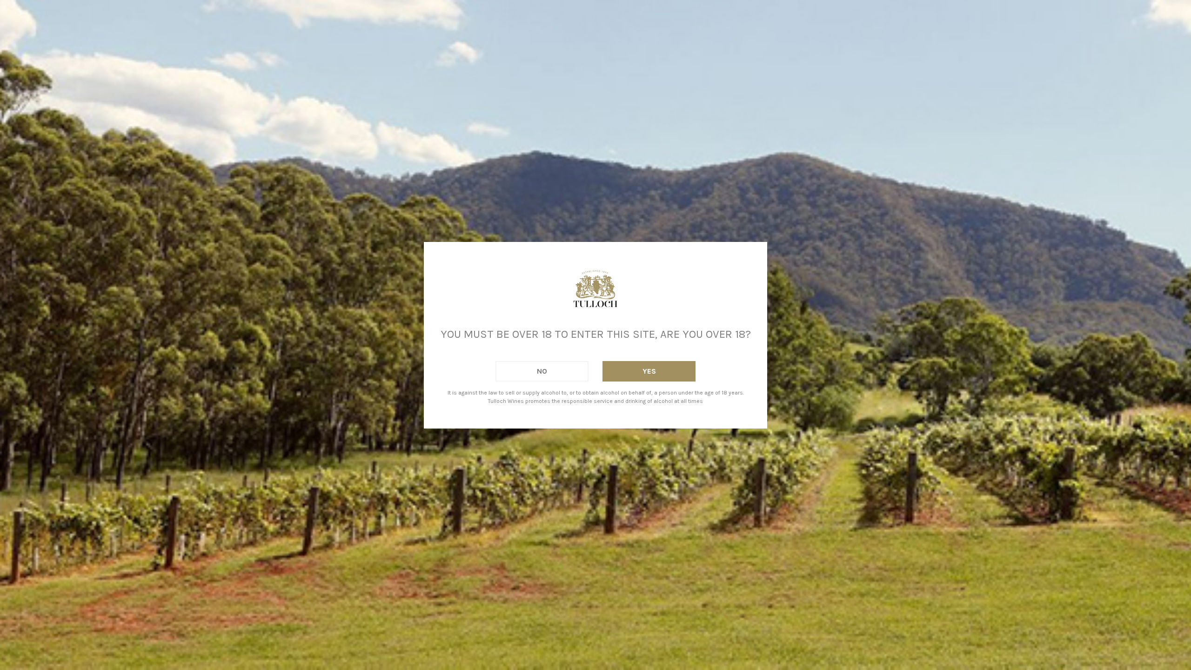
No (542, 371)
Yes (649, 371)
